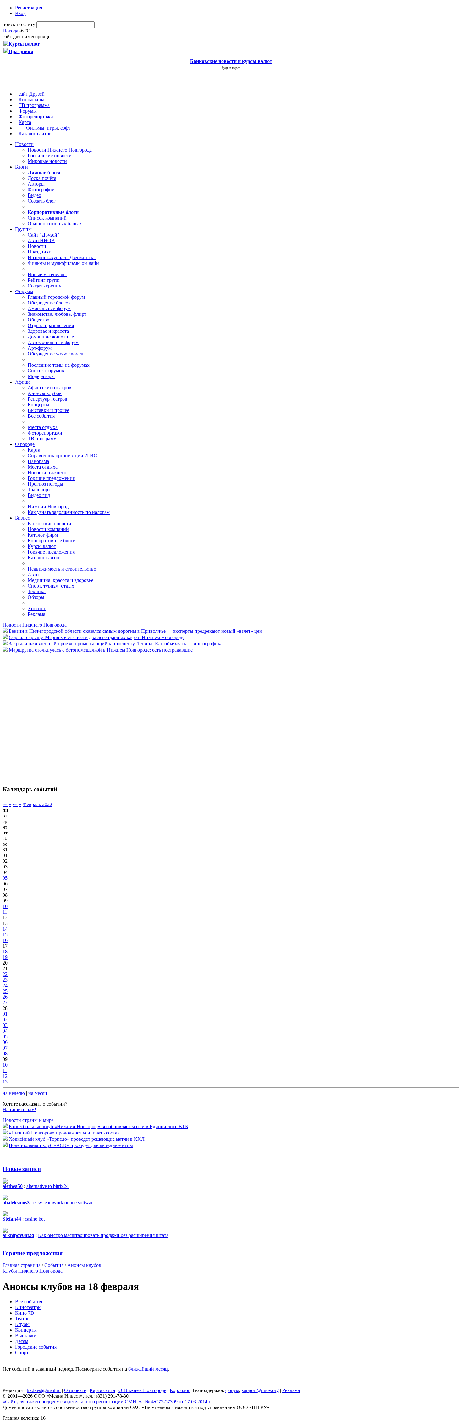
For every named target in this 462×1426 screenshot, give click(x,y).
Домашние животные (51, 336)
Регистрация (28, 7)
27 (5, 1002)
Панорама (38, 461)
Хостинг (37, 608)
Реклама (36, 614)
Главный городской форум (56, 297)
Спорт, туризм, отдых (51, 585)
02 (5, 1019)
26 (5, 997)
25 (5, 991)
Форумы (28, 111)
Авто (33, 574)
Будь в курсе (231, 68)
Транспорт (39, 489)
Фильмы (35, 128)
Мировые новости (47, 161)
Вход (20, 13)
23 (5, 980)
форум (232, 1390)
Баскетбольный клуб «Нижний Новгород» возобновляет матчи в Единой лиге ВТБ (98, 1126)
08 (5, 1053)
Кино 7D (24, 1313)
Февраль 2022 (37, 804)
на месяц (37, 1093)
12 (5, 1076)
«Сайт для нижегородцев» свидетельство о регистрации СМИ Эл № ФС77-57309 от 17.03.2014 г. (107, 1401)
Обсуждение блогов (49, 302)
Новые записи (22, 1169)
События (53, 1265)
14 (5, 929)
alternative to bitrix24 (47, 1186)
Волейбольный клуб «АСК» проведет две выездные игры (71, 1145)
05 (5, 878)
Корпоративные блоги (52, 540)
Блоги (21, 167)
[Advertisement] (40, 716)
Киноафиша (31, 99)
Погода (10, 30)
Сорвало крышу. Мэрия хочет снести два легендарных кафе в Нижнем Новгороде (96, 637)
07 (5, 1047)
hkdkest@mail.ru (44, 1390)
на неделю (14, 1093)
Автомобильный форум (53, 342)
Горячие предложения (51, 478)
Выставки (25, 1335)
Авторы (36, 184)
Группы (23, 229)
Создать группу (44, 285)
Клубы (22, 1324)
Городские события (36, 1347)
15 (5, 934)
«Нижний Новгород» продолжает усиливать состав (64, 1132)
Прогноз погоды (45, 484)
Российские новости (50, 155)
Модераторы (41, 376)
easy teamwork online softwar (63, 1202)
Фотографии (41, 189)
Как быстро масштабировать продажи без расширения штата (103, 1235)
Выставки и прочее (48, 410)
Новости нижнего (47, 472)
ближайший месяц (148, 1369)
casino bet (35, 1219)
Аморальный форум (49, 308)
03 (5, 1025)
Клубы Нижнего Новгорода (33, 1270)
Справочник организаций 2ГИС (62, 455)
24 (5, 985)
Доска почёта (42, 178)
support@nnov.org (260, 1390)
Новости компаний (48, 529)
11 (5, 912)
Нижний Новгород (48, 506)
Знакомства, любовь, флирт (57, 314)
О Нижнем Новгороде (142, 1390)
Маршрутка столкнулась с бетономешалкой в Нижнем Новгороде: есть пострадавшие (101, 650)
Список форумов (46, 370)
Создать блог (42, 200)
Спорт (22, 1352)
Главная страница (22, 1265)
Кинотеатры (28, 1307)
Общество (38, 319)
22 (5, 974)
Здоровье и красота (48, 331)
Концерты (38, 404)
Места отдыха (43, 427)
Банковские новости (49, 523)
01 (5, 1014)
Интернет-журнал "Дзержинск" (62, 257)
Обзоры (36, 597)
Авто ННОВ (41, 240)
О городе (25, 444)
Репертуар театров (47, 399)
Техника (37, 591)
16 (5, 940)
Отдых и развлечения (51, 325)
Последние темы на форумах (59, 365)
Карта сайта (102, 1390)
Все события (41, 416)
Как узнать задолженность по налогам (69, 512)
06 (5, 1042)
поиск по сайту (19, 24)
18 (5, 951)
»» (15, 804)
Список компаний (47, 217)
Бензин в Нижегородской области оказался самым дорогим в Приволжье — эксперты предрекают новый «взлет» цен (135, 631)
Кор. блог (180, 1390)
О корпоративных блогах (55, 223)
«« (5, 804)
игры (52, 128)
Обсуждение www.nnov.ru (55, 353)
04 (5, 1030)
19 (5, 957)
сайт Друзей (32, 94)
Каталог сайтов (35, 133)
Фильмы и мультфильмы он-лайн (63, 263)
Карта (25, 122)
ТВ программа (34, 105)
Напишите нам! (19, 1109)
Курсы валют (42, 546)
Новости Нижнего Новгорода (60, 150)
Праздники (40, 251)
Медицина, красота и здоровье (60, 580)
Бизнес (22, 518)
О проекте (75, 1390)
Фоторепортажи (36, 116)
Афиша (22, 382)
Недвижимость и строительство (62, 568)
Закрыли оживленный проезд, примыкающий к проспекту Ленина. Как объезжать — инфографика (116, 643)
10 (5, 906)
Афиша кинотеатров (49, 387)
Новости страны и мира (28, 1120)
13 (5, 1081)
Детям (21, 1341)
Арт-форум (40, 348)
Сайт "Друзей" (43, 234)
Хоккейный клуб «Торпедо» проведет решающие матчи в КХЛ (77, 1139)
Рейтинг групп (44, 280)
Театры (22, 1318)
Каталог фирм (43, 535)
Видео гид (39, 495)
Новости (24, 144)
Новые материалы (47, 274)
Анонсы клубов (45, 393)
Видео (34, 195)
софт (65, 128)
